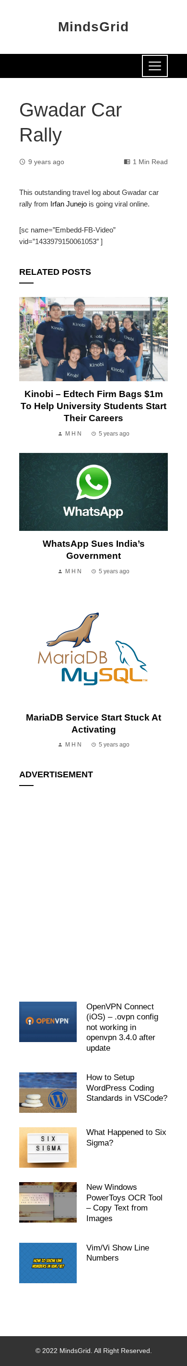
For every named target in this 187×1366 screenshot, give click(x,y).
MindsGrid (93, 26)
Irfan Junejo (68, 204)
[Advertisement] (93, 888)
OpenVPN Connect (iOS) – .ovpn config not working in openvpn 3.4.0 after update (122, 1027)
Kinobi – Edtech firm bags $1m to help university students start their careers (93, 406)
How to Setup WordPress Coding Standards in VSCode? (126, 1087)
